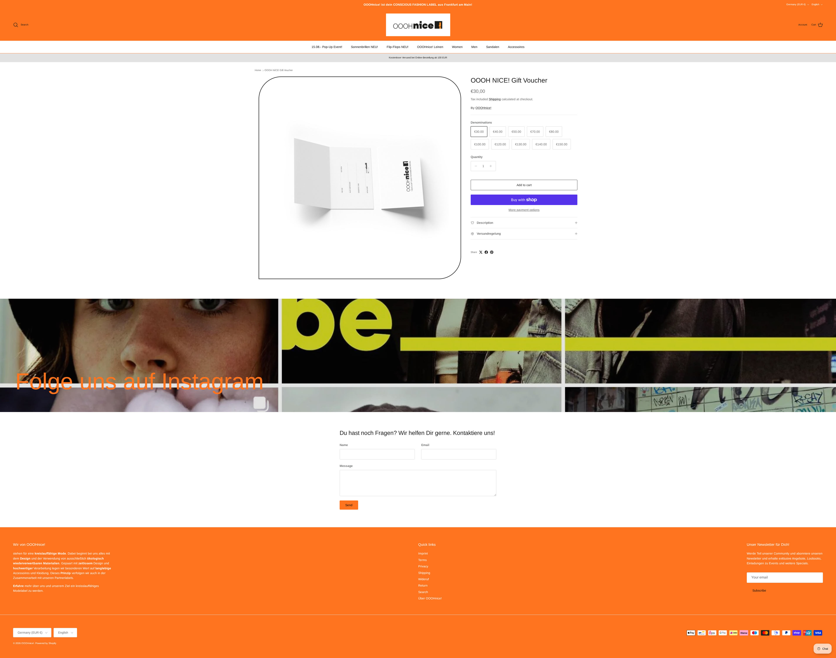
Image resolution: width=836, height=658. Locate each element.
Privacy (423, 566)
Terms (422, 560)
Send (348, 505)
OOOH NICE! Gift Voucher (279, 70)
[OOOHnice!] (418, 25)
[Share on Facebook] (486, 252)
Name (344, 445)
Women (457, 47)
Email (425, 445)
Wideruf (423, 579)
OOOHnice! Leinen (430, 47)
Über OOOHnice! (430, 598)
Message (346, 466)
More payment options (524, 210)
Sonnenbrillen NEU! (364, 47)
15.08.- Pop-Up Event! (327, 47)
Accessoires (516, 47)
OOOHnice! (483, 108)
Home (258, 70)
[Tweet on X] (480, 252)
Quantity (477, 157)
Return (423, 585)
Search (423, 592)
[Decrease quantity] (475, 166)
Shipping (495, 99)
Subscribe (759, 590)
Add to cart (524, 185)
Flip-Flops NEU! (397, 47)
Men (474, 47)
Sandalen (492, 47)
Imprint (423, 553)
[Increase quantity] (492, 166)
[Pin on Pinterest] (491, 252)
